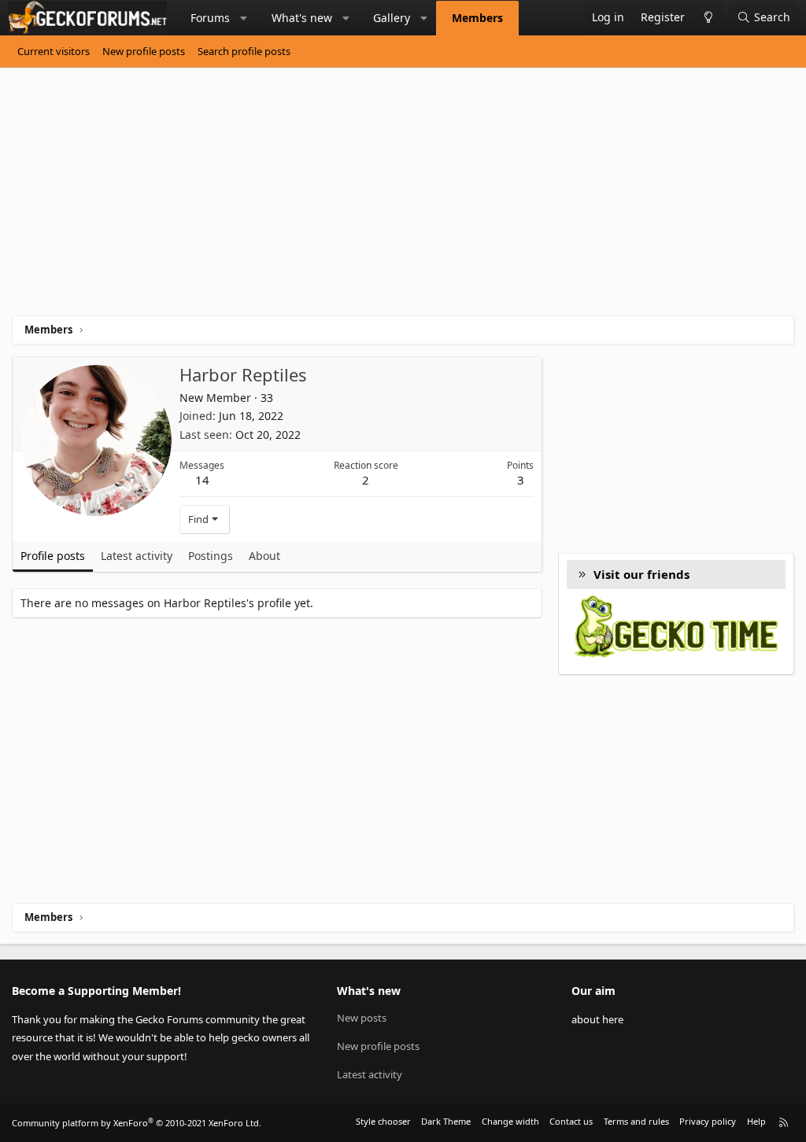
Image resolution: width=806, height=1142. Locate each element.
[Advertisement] (403, 197)
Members (477, 17)
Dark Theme (446, 1121)
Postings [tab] (210, 555)
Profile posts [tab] (52, 555)
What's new (302, 17)
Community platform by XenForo (136, 1123)
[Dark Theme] (708, 17)
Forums (210, 17)
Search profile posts (244, 51)
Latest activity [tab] (136, 555)
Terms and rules (636, 1121)
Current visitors (53, 51)
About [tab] (264, 555)
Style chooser (383, 1121)
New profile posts (143, 51)
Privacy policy (707, 1121)
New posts (361, 1018)
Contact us (571, 1121)
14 (202, 480)
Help (756, 1121)
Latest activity (369, 1074)
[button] (244, 18)
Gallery (391, 17)
